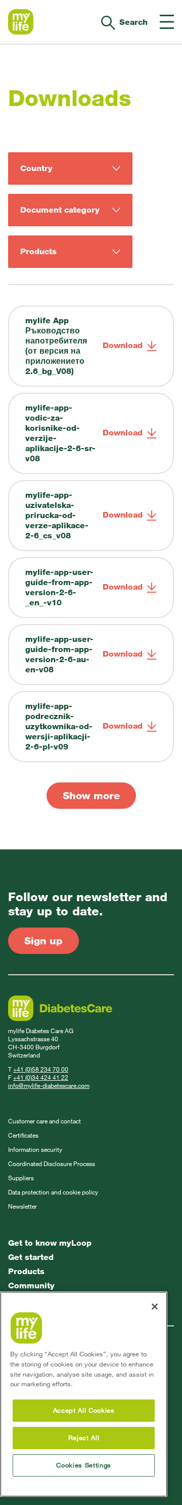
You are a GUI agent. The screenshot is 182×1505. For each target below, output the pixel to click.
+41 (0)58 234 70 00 (40, 1069)
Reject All (84, 1438)
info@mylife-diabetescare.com (48, 1085)
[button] (91, 795)
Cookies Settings (83, 1465)
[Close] (155, 1306)
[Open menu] (167, 22)
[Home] (20, 22)
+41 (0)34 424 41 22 (40, 1077)
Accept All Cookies (84, 1410)
